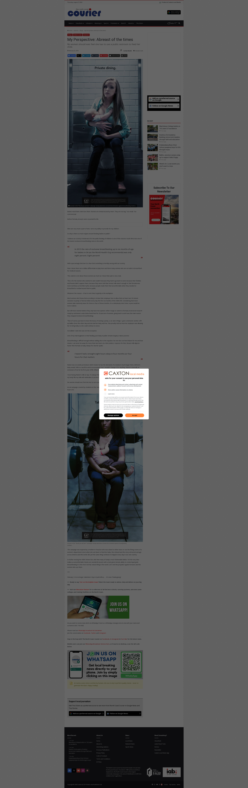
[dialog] (124, 394)
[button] (124, 394)
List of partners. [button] (139, 402)
